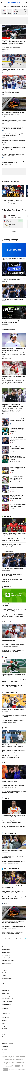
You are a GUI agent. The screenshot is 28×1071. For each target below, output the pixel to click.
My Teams (4, 1047)
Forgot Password (6, 1050)
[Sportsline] (20, 1061)
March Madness (6, 963)
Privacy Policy (5, 993)
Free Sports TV (6, 955)
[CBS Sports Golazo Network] (14, 1058)
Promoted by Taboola (20, 938)
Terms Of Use (5, 990)
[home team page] (6, 224)
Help (3, 1009)
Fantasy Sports (6, 952)
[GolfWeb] (22, 1068)
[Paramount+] (9, 1064)
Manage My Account (7, 1042)
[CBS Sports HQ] (21, 1055)
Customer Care (6, 1012)
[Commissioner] (19, 1064)
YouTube (4, 1019)
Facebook (4, 1027)
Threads (4, 1032)
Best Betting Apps (7, 958)
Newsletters (5, 1045)
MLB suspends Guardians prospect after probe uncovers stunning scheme (14, 107)
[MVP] (5, 1067)
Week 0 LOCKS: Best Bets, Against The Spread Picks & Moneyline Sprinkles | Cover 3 (13, 195)
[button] (2, 2)
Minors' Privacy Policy (8, 996)
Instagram (4, 1024)
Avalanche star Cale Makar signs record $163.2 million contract (14, 64)
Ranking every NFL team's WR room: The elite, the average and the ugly (14, 85)
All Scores (9, 12)
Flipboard (4, 1035)
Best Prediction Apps (8, 960)
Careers (4, 975)
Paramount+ (5, 981)
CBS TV (4, 984)
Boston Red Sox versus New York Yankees (20, 12)
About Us (4, 973)
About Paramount (7, 978)
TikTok (3, 1022)
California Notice (6, 1002)
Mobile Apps (5, 966)
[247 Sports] (9, 1061)
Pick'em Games (6, 949)
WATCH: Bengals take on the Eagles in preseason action (14, 38)
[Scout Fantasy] (13, 1068)
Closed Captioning (7, 1000)
